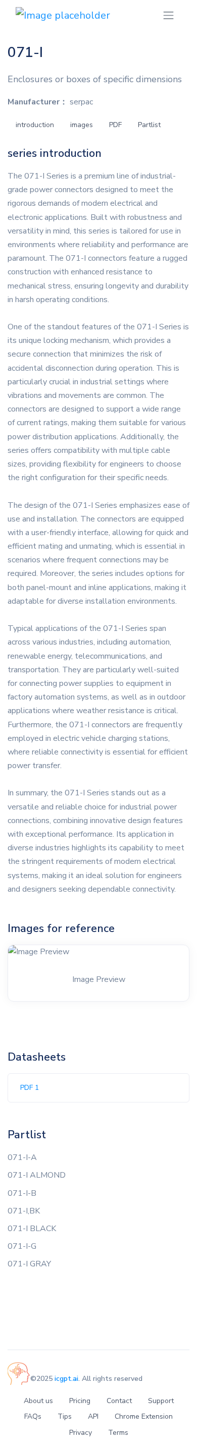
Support (161, 1401)
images (81, 125)
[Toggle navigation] (168, 15)
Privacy (80, 1432)
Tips (65, 1416)
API (93, 1416)
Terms (118, 1432)
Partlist (149, 125)
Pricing (79, 1401)
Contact (119, 1401)
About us (38, 1401)
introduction (35, 125)
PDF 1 (29, 1087)
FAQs (32, 1416)
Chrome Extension (144, 1416)
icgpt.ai (66, 1378)
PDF (115, 125)
